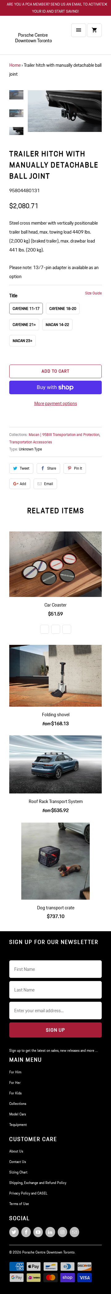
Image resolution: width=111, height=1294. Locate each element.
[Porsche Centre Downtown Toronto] (34, 37)
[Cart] (94, 30)
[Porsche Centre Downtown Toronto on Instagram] (62, 1232)
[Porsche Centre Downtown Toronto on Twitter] (14, 1232)
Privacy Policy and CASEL (28, 1193)
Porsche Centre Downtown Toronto (48, 1252)
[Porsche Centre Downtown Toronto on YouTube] (38, 1232)
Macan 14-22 (57, 324)
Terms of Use (19, 1204)
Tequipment (18, 1124)
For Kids (15, 1093)
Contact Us (17, 1162)
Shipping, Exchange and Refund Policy (37, 1183)
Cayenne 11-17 (26, 308)
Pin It (78, 468)
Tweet (24, 468)
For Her (15, 1082)
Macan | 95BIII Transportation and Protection (64, 434)
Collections (17, 1103)
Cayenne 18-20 (62, 308)
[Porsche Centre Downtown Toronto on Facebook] (26, 1232)
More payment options (55, 403)
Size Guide (93, 293)
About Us (16, 1151)
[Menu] (78, 30)
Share (51, 468)
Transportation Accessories (30, 442)
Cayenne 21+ (24, 324)
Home (15, 65)
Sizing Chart (18, 1172)
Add (23, 483)
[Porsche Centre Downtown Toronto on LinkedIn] (50, 1232)
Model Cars (17, 1114)
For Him (15, 1072)
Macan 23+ (22, 340)
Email (48, 483)
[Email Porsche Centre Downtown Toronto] (74, 1232)
